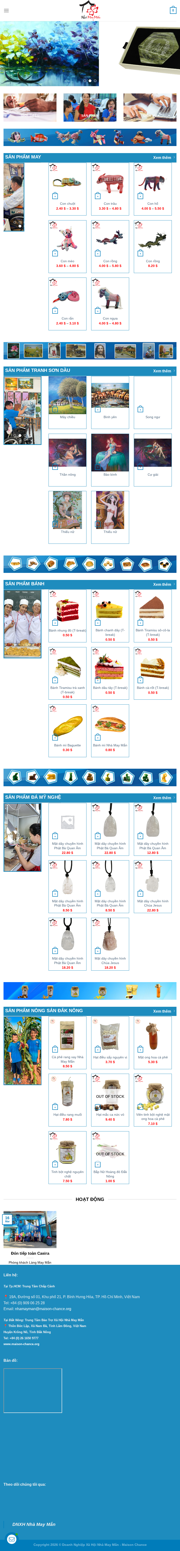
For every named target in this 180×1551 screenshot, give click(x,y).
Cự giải (153, 474)
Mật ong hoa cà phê (153, 1057)
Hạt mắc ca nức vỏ (110, 1114)
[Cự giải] (153, 452)
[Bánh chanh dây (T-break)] (110, 608)
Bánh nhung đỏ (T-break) (67, 630)
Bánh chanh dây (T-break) (110, 632)
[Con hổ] (153, 182)
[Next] (170, 53)
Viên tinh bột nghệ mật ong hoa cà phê (153, 1116)
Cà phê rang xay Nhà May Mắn (67, 1059)
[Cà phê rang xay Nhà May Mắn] (67, 1035)
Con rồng (110, 261)
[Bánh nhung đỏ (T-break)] (67, 608)
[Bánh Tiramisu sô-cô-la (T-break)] (153, 608)
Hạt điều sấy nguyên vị (110, 1057)
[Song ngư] (153, 395)
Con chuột (67, 203)
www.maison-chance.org (21, 1344)
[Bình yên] (110, 395)
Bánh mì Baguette (67, 745)
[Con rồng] (110, 239)
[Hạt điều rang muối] (67, 1092)
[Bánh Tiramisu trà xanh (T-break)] (67, 666)
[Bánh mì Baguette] (67, 723)
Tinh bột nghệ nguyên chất (67, 1174)
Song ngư (153, 417)
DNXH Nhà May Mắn (34, 1524)
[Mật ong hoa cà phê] (153, 1035)
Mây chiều (67, 417)
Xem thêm (162, 158)
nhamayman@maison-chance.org (43, 1309)
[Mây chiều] (67, 395)
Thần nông (68, 474)
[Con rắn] (67, 296)
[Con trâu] (110, 182)
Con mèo (67, 261)
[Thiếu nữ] (67, 510)
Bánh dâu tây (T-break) (110, 688)
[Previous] (9, 53)
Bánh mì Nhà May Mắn (110, 745)
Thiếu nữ (67, 532)
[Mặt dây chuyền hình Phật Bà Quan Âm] (67, 822)
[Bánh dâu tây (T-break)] (110, 666)
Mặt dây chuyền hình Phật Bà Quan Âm (67, 846)
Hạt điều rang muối (67, 1114)
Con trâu (110, 203)
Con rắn (68, 318)
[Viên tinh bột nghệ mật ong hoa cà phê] (153, 1092)
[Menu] (6, 10)
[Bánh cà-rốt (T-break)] (153, 666)
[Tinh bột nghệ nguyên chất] (67, 1150)
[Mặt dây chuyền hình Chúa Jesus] (153, 879)
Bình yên (110, 417)
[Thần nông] (67, 452)
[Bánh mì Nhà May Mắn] (110, 723)
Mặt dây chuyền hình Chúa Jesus (153, 903)
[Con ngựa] (110, 296)
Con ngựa (110, 318)
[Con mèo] (67, 239)
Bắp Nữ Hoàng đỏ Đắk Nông (110, 1174)
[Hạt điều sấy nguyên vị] (110, 1035)
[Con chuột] (67, 182)
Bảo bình (110, 474)
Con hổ (152, 203)
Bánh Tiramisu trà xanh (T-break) (67, 690)
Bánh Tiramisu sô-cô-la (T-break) (153, 632)
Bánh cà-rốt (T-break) (153, 688)
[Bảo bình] (110, 452)
